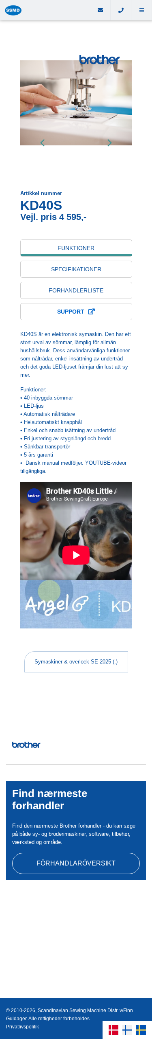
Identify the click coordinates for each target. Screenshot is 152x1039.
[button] (141, 10)
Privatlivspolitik (22, 1027)
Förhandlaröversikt (76, 863)
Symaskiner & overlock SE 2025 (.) (76, 662)
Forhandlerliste (76, 290)
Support (70, 311)
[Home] (45, 10)
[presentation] (42, 142)
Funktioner (76, 248)
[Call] (121, 10)
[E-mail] (100, 10)
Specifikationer (76, 269)
